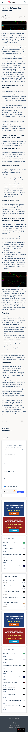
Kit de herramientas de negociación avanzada (14, 507)
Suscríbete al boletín (11, 486)
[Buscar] (21, 2)
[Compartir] (25, 421)
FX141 (6, 15)
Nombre (7, 464)
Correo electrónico (10, 471)
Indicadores (12, 421)
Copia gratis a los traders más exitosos (14, 521)
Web (5, 479)
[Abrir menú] (2, 2)
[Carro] (25, 2)
